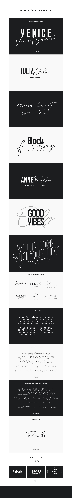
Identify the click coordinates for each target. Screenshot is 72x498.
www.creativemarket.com (36, 461)
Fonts (36, 12)
